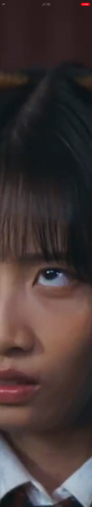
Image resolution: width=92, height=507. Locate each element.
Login (85, 4)
